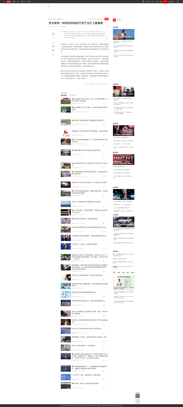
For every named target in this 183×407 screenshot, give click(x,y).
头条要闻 (115, 27)
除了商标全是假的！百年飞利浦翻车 (122, 172)
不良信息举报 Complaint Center (107, 405)
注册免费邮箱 (171, 1)
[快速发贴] (53, 34)
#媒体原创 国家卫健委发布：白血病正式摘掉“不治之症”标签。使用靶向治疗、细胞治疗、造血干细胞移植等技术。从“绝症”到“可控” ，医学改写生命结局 (90, 356)
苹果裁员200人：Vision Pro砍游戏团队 (122, 204)
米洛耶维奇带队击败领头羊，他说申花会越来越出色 (88, 301)
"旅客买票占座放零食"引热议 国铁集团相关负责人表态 (89, 227)
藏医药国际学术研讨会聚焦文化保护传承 (87, 150)
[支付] (157, 1)
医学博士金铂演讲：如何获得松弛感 (85, 219)
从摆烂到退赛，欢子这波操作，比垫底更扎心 (124, 140)
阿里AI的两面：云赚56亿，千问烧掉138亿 (123, 211)
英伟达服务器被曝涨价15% (120, 166)
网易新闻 (118, 19)
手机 (114, 272)
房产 (128, 272)
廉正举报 (116, 405)
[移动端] (143, 1)
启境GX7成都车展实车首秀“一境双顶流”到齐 (123, 242)
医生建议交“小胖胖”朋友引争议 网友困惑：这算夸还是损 (90, 131)
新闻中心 (54, 19)
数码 (132, 272)
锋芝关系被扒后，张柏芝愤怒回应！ (122, 137)
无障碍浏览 (23, 1)
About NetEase (76, 405)
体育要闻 (115, 84)
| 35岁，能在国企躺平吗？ (120, 258)
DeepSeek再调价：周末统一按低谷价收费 (123, 201)
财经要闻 (115, 152)
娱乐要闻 (115, 123)
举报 (108, 26)
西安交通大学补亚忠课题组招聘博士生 (84, 292)
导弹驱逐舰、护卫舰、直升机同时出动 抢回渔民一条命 (89, 337)
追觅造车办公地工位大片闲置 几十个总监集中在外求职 (89, 182)
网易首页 (14, 1)
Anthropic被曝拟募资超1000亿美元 (121, 207)
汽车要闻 (115, 215)
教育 (119, 272)
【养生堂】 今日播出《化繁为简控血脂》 (85, 244)
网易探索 (64, 26)
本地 (123, 272)
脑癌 (64, 46)
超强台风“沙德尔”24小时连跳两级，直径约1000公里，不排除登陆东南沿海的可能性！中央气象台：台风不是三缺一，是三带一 (90, 257)
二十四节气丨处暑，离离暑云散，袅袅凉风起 (86, 375)
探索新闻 (59, 19)
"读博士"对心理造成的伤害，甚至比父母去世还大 (87, 275)
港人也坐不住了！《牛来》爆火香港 (122, 144)
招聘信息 (90, 405)
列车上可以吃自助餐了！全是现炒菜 (83, 345)
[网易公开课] (147, 1)
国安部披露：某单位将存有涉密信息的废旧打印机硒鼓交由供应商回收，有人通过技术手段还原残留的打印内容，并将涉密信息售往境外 (90, 267)
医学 (73, 44)
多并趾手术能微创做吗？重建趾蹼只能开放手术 (89, 120)
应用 (18, 1)
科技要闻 (115, 187)
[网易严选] (152, 1)
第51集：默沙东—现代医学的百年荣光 (86, 383)
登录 (165, 1)
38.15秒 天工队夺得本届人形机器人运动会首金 (87, 328)
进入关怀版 (28, 1)
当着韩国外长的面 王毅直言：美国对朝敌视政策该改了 (89, 236)
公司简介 (82, 405)
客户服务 (94, 405)
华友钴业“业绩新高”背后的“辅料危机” (122, 169)
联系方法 (86, 405)
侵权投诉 (120, 405)
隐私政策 (99, 405)
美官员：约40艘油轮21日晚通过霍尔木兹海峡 (86, 201)
